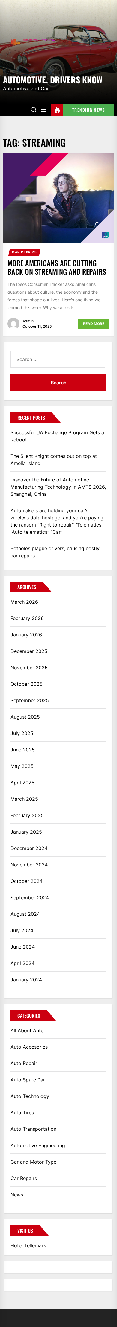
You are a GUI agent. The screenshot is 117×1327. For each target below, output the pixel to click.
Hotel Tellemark (28, 1245)
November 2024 (29, 865)
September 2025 (29, 700)
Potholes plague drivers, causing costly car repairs (55, 552)
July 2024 (21, 930)
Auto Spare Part (28, 1080)
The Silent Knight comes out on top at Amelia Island (53, 459)
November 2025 (29, 668)
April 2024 (22, 963)
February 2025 (27, 815)
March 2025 (24, 799)
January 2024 (26, 980)
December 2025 (28, 651)
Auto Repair (23, 1063)
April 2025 (22, 783)
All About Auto (27, 1030)
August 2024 (25, 914)
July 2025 (21, 733)
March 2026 (24, 602)
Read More (93, 323)
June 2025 (22, 750)
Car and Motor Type (33, 1162)
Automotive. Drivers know (53, 79)
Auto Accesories (29, 1047)
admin (28, 321)
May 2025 (22, 766)
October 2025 (26, 684)
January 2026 (26, 635)
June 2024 (22, 947)
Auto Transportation (33, 1129)
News (16, 1195)
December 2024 (28, 848)
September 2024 (29, 897)
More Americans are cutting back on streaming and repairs (57, 267)
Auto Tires (22, 1113)
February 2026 (27, 618)
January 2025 (26, 832)
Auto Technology (29, 1096)
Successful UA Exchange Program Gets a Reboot (57, 436)
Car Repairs (24, 252)
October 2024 (26, 881)
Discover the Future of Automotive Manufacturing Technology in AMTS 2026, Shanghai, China (58, 487)
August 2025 (25, 717)
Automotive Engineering (37, 1145)
